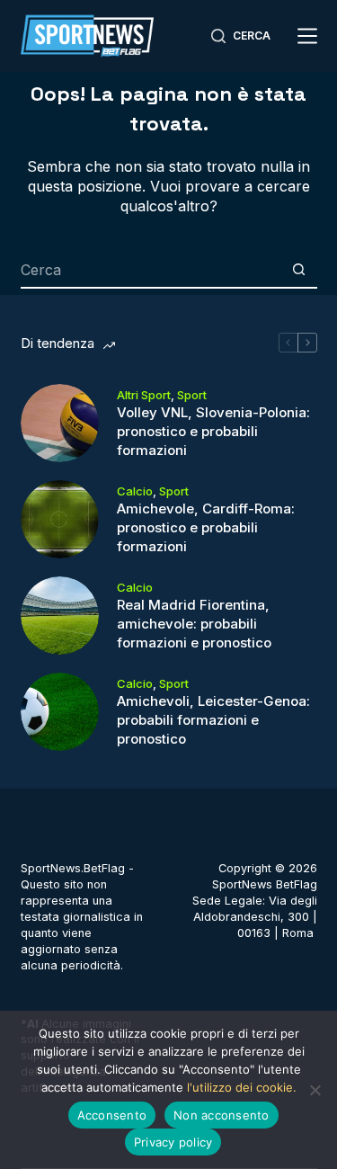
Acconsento (112, 1115)
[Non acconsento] (315, 1090)
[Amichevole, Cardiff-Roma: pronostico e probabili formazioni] (60, 519)
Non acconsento (221, 1115)
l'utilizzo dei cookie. (242, 1087)
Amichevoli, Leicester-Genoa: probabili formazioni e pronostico (213, 719)
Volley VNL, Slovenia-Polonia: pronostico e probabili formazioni (213, 431)
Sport (192, 395)
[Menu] (307, 36)
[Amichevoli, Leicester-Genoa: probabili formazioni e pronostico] (60, 712)
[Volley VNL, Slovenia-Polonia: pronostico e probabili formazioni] (60, 423)
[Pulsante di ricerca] (299, 271)
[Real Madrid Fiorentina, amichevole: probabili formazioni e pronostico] (60, 615)
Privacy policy (173, 1142)
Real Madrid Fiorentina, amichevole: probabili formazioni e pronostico (194, 623)
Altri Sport (144, 395)
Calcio (135, 491)
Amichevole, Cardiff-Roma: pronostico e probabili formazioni (206, 527)
